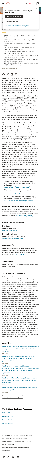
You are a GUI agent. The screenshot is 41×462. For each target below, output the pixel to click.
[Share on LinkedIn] (12, 74)
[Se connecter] (34, 3)
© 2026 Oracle (6, 435)
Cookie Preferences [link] (7, 441)
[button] (3, 3)
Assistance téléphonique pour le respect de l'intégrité (15, 447)
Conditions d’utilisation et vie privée (23, 435)
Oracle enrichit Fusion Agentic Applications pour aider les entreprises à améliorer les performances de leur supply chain (20, 380)
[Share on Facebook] (3, 74)
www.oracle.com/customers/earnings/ (17, 187)
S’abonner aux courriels (8, 444)
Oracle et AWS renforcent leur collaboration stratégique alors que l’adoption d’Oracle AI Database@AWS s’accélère (20, 349)
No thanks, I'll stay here (12, 21)
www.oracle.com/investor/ (24, 216)
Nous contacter (6, 450)
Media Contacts (7, 412)
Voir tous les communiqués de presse (13, 397)
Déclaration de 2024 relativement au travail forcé (14, 438)
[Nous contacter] (37, 3)
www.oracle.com (18, 254)
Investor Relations (8, 420)
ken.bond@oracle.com (9, 230)
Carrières (28, 441)
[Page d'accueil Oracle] (8, 3)
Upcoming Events (8, 416)
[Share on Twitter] (8, 74)
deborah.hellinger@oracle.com (12, 238)
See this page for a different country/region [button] (17, 26)
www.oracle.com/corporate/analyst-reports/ (18, 201)
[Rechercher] (26, 3)
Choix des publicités (19, 441)
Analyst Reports (7, 423)
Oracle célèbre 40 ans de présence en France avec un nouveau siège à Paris (19, 389)
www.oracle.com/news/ (12, 194)
